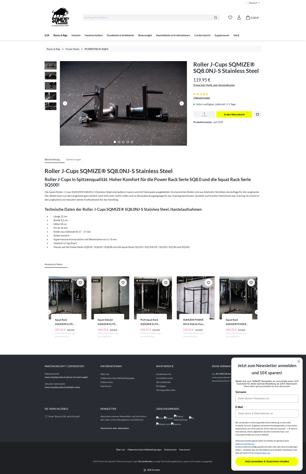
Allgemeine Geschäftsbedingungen (117, 378)
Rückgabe (161, 386)
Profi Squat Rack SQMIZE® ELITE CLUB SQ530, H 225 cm (151, 322)
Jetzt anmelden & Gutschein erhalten (267, 461)
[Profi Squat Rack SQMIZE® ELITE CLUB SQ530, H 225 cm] (153, 297)
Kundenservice (163, 374)
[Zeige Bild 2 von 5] (119, 142)
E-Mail (239, 407)
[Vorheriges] (65, 103)
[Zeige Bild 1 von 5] (115, 142)
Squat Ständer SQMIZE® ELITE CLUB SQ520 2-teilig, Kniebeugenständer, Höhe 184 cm (109, 322)
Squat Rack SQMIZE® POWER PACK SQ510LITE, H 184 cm (237, 322)
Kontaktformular (164, 378)
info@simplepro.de (262, 453)
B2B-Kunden (153, 469)
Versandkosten (163, 382)
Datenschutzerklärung (244, 444)
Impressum (105, 386)
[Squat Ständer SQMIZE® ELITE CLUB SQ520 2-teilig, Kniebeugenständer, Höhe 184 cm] (110, 297)
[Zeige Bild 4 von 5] (128, 142)
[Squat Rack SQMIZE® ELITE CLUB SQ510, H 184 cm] (68, 297)
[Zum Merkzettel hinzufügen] (257, 114)
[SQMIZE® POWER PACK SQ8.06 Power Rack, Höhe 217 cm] (196, 297)
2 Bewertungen (201, 97)
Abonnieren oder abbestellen (114, 428)
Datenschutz (106, 382)
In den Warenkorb (234, 114)
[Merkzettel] (230, 17)
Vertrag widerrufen (165, 390)
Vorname (240, 392)
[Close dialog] (299, 361)
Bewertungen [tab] (73, 159)
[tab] (55, 159)
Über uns (104, 374)
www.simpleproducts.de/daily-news (62, 387)
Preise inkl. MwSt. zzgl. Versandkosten (214, 84)
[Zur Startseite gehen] (60, 17)
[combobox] (147, 17)
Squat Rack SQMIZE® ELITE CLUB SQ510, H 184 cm (66, 322)
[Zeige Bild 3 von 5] (123, 142)
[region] (115, 104)
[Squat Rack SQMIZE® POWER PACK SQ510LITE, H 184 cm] (238, 297)
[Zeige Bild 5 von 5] (132, 142)
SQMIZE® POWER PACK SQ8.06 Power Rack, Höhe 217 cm (194, 322)
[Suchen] (215, 17)
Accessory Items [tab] (53, 264)
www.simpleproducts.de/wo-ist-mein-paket (66, 377)
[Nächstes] (181, 103)
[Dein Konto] (239, 17)
